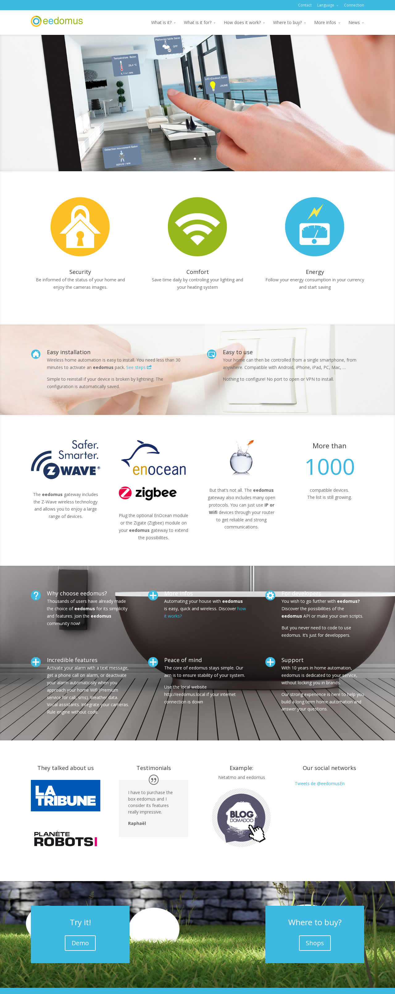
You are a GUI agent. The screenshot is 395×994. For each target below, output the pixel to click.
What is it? (161, 22)
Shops (315, 943)
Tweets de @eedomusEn (320, 783)
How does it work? (242, 22)
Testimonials (153, 768)
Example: (241, 768)
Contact (305, 5)
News (354, 22)
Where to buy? (287, 22)
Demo (80, 943)
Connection (354, 5)
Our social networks (329, 768)
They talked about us (65, 768)
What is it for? (197, 22)
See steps (136, 367)
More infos (325, 22)
